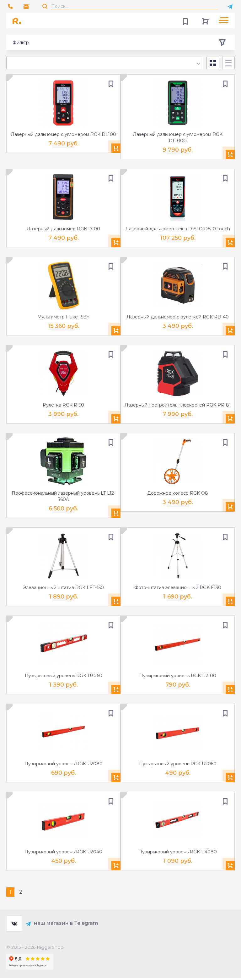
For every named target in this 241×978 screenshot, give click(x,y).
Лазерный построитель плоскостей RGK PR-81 (178, 405)
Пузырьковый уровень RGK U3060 (63, 675)
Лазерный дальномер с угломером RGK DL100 (63, 134)
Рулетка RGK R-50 (63, 405)
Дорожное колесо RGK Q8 (177, 493)
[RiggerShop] (19, 20)
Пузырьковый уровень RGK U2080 (63, 764)
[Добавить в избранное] (110, 84)
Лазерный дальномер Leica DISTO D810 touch (177, 229)
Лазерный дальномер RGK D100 (63, 229)
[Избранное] (185, 20)
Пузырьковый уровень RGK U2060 (178, 764)
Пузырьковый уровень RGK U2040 (63, 852)
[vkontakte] (14, 923)
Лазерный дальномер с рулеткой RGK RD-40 (177, 317)
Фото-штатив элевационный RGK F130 (177, 587)
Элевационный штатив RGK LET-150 (63, 587)
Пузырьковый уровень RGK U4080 (177, 852)
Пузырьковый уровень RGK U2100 (177, 675)
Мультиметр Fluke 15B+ (63, 317)
